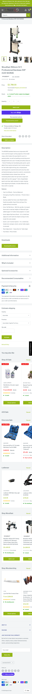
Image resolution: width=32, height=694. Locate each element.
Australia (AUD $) (6, 662)
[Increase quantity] (18, 101)
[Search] (28, 15)
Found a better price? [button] (12, 120)
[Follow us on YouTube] (12, 671)
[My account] (26, 10)
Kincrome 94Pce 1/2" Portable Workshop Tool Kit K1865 (11, 446)
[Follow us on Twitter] (6, 671)
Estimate (6, 337)
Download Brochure (10, 246)
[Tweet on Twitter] (26, 136)
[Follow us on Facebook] (3, 671)
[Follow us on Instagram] (9, 671)
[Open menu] (2, 10)
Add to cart (16, 107)
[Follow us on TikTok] (15, 671)
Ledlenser (6, 490)
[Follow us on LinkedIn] (18, 671)
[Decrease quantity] (9, 101)
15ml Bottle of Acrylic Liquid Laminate (10, 386)
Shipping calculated (20, 87)
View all (28, 360)
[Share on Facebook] (20, 136)
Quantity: (4, 101)
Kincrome (5, 443)
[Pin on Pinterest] (23, 136)
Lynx (4, 591)
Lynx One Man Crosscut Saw (10, 593)
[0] (29, 10)
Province (4, 319)
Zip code (4, 327)
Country (4, 311)
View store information (10, 130)
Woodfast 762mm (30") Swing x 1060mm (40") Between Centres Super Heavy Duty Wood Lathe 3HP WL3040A (11, 541)
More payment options (16, 117)
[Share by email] (29, 136)
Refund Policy (5, 344)
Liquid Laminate (7, 382)
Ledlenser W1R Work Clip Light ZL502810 (11, 493)
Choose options (11, 402)
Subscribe (7, 655)
